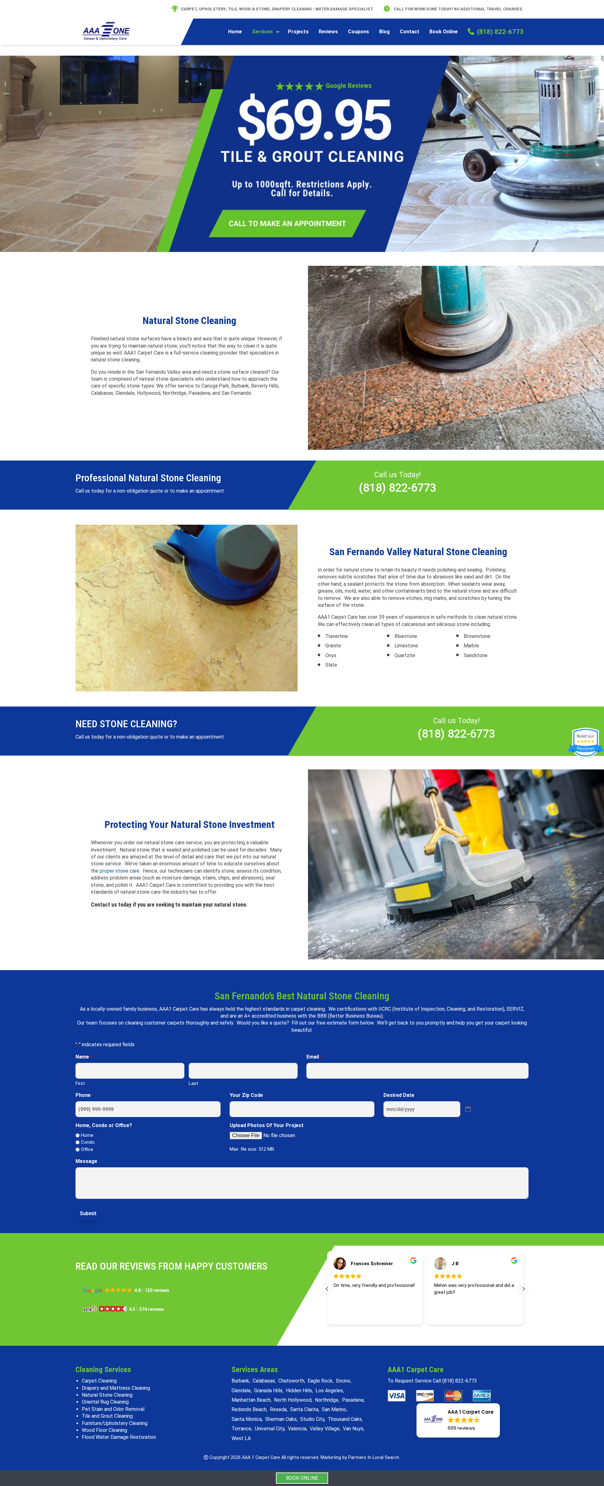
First (80, 1083)
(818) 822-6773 (397, 487)
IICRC (384, 1009)
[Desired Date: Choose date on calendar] (468, 1109)
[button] (523, 1288)
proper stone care (119, 871)
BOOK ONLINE (302, 1478)
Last (193, 1083)
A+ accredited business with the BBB (285, 1016)
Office (87, 1149)
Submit (88, 1213)
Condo (88, 1142)
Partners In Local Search (373, 1457)
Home (87, 1135)
